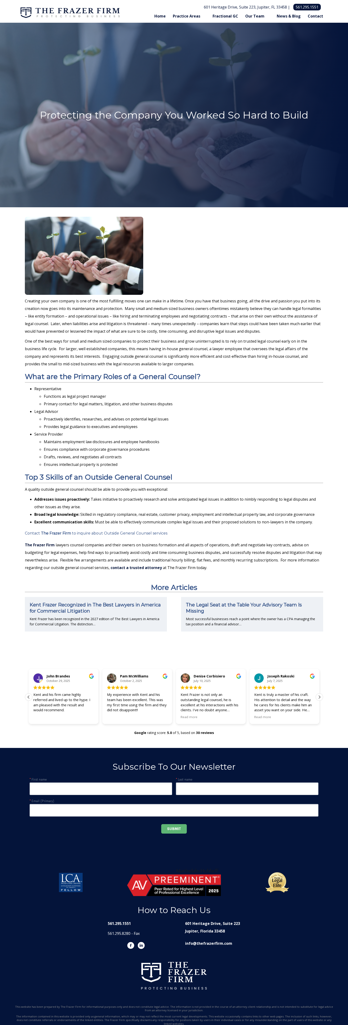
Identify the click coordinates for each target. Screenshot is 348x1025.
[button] (319, 697)
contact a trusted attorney (136, 567)
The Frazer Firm (56, 533)
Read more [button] (189, 717)
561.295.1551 (307, 7)
